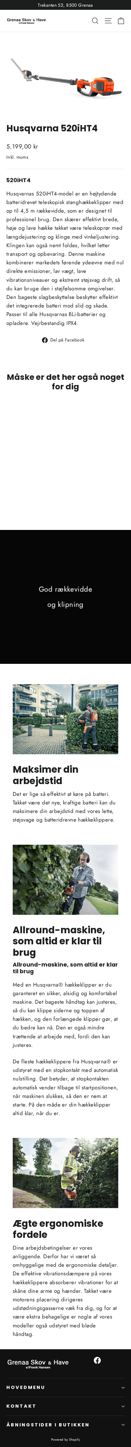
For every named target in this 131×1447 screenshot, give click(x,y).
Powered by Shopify (65, 1439)
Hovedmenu (25, 1387)
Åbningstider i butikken (48, 1425)
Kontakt (21, 1406)
